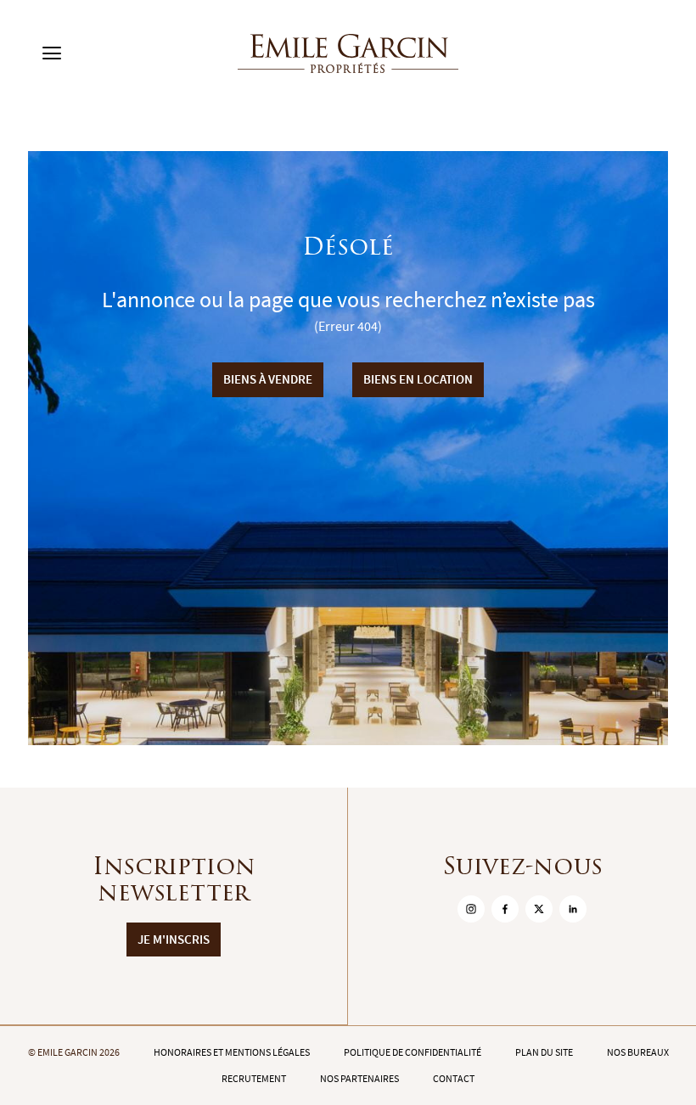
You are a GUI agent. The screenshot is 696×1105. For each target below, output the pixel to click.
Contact (453, 1079)
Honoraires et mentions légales (232, 1052)
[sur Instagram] (471, 909)
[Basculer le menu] (51, 53)
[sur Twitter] (539, 909)
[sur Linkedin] (573, 909)
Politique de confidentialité (412, 1052)
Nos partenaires (359, 1079)
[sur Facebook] (505, 909)
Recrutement (254, 1079)
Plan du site (544, 1052)
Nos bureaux (638, 1052)
